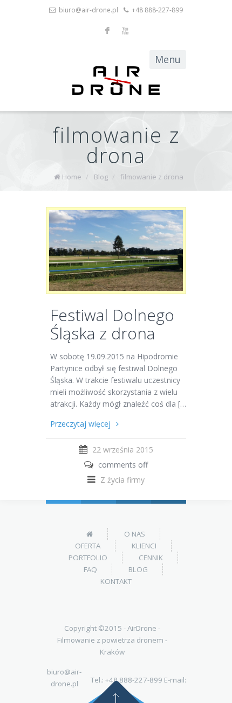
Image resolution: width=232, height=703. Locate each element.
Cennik (151, 557)
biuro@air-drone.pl (88, 10)
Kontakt (116, 581)
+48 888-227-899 (157, 10)
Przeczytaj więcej (80, 424)
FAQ (90, 569)
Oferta (87, 546)
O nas (134, 534)
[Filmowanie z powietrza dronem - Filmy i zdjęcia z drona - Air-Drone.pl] (116, 80)
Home (71, 177)
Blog (101, 177)
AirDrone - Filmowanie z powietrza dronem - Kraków (112, 640)
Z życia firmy (122, 480)
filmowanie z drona (151, 177)
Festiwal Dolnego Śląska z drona (112, 324)
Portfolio (88, 557)
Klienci (144, 546)
